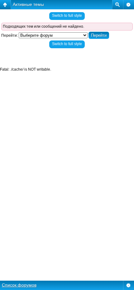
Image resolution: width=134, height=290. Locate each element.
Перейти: (9, 35)
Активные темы (28, 4)
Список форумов (19, 285)
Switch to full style (67, 15)
